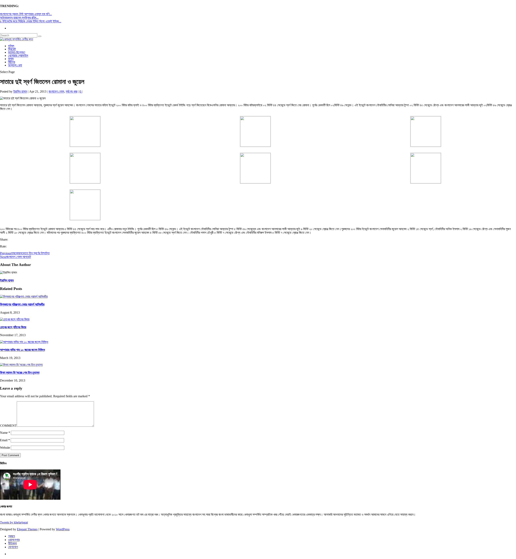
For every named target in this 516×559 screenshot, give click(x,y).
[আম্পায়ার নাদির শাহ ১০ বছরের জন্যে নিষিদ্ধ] (24, 342)
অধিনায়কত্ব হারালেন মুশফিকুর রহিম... (19, 17)
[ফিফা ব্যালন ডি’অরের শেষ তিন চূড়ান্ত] (21, 364)
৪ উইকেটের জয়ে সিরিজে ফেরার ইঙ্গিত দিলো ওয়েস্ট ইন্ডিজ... (30, 21)
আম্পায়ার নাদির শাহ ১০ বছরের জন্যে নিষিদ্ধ (22, 349)
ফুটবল (11, 46)
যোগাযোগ (13, 547)
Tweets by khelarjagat (14, 522)
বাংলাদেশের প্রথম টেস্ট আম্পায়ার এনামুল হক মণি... (26, 14)
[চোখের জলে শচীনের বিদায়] (14, 319)
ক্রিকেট (12, 49)
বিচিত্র (11, 62)
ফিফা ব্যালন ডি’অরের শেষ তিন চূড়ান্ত (20, 372)
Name (5, 432)
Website (5, 447)
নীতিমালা (12, 543)
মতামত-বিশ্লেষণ (16, 52)
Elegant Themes (27, 529)
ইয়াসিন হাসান (20, 91)
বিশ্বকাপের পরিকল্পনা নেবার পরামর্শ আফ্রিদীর (22, 304)
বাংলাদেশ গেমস (56, 91)
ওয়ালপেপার (14, 539)
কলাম (11, 58)
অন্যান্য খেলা (15, 65)
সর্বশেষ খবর (71, 91)
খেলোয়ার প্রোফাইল (18, 55)
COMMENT (8, 425)
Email (5, 440)
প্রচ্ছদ (11, 536)
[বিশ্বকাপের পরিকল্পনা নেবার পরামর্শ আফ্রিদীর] (24, 296)
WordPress (63, 529)
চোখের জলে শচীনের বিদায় (13, 327)
